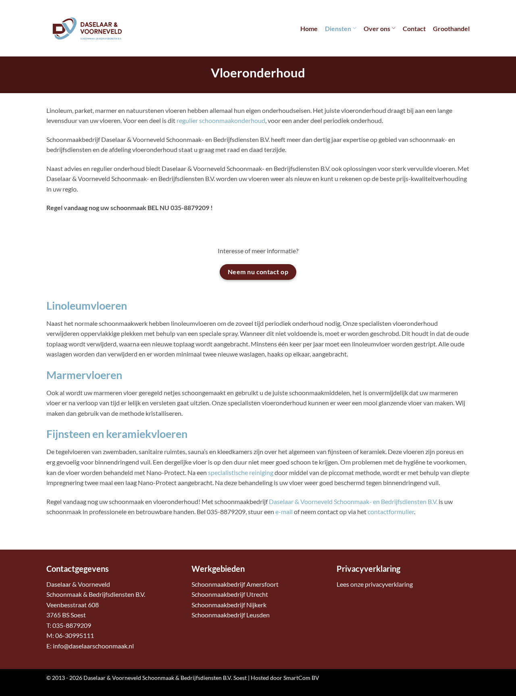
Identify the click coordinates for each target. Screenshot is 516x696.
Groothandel (451, 28)
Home (309, 28)
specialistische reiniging (240, 472)
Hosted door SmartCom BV (285, 677)
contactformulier (391, 511)
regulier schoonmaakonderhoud (221, 120)
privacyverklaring (389, 584)
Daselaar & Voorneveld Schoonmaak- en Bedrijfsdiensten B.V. (353, 501)
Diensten (338, 28)
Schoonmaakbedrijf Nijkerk (228, 604)
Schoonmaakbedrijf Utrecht (229, 594)
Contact (414, 28)
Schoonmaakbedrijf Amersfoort (235, 584)
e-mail (284, 511)
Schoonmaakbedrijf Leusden (230, 615)
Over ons (377, 28)
